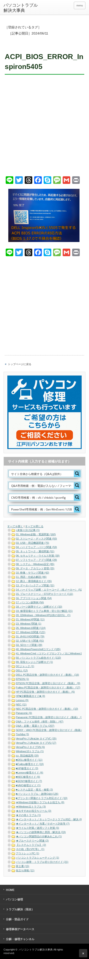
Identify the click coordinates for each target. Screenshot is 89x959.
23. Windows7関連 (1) (28, 623)
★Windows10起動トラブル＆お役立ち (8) (40, 802)
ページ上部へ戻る (83, 953)
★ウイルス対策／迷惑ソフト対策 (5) (37, 827)
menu (79, 5)
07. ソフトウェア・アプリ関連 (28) (36, 559)
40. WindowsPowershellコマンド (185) (38, 649)
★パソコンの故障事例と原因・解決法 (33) (41, 832)
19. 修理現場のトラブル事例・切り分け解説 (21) (44, 610)
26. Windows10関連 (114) (31, 627)
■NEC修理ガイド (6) (28, 776)
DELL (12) (22, 670)
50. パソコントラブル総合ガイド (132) (38, 657)
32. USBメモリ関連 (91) (30, 640)
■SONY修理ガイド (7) (29, 781)
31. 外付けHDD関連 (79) (30, 636)
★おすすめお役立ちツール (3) (33, 810)
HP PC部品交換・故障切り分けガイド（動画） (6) (45, 691)
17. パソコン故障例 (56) (30, 602)
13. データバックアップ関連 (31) (35, 585)
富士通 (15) (22, 866)
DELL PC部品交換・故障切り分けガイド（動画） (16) (47, 674)
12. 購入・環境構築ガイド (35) (34, 581)
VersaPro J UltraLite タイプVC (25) (36, 738)
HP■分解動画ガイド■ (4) (30, 696)
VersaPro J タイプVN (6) (30, 747)
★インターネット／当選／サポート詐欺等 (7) (43, 823)
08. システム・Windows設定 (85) (35, 564)
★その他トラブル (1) (28, 815)
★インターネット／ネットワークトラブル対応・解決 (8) (49, 819)
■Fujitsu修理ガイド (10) (30, 764)
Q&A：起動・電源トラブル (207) (35, 725)
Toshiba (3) (22, 734)
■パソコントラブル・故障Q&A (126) (37, 793)
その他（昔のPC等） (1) (30, 849)
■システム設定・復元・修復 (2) (34, 789)
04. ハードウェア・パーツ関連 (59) (36, 547)
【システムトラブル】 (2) (31, 844)
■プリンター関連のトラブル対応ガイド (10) (41, 798)
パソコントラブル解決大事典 (21, 8)
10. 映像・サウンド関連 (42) (32, 572)
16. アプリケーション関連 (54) (34, 598)
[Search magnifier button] (77, 473)
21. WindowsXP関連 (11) (30, 619)
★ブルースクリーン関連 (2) (32, 840)
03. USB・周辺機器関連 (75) (32, 542)
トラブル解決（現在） (20, 909)
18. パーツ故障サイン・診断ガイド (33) (39, 606)
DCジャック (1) (25, 666)
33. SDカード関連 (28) (29, 645)
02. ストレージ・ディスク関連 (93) (36, 538)
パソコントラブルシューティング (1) (37, 857)
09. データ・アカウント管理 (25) (35, 568)
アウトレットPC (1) (27, 853)
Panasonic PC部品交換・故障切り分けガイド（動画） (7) (49, 717)
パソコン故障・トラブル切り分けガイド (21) (42, 861)
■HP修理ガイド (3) (27, 768)
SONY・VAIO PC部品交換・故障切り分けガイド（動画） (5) (51, 730)
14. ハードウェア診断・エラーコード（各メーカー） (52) (49, 589)
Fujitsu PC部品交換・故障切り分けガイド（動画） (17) (48, 687)
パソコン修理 (14, 899)
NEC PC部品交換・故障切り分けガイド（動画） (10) (47, 708)
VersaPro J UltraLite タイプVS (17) (36, 742)
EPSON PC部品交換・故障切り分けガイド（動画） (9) (48, 683)
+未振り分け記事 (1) (28, 530)
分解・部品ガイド (17, 919)
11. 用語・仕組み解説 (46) (31, 576)
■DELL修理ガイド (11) (29, 759)
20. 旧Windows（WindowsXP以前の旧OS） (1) (43, 615)
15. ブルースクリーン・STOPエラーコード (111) (44, 593)
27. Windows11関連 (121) (30, 632)
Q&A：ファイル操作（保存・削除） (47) (39, 721)
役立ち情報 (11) (25, 870)
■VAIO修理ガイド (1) (28, 785)
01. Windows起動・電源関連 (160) (36, 534)
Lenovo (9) (22, 700)
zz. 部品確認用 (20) (27, 755)
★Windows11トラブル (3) (31, 806)
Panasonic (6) (24, 713)
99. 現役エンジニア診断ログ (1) (34, 662)
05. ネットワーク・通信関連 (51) (35, 551)
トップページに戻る (19, 364)
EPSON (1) (22, 679)
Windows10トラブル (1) (30, 751)
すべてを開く (15, 526)
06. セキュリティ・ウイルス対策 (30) (38, 555)
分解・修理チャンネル (20, 939)
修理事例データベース (20, 929)
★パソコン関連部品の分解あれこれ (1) (39, 836)
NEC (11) (21, 704)
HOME (10, 890)
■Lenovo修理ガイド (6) (29, 772)
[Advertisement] (44, 126)
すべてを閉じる (34, 526)
